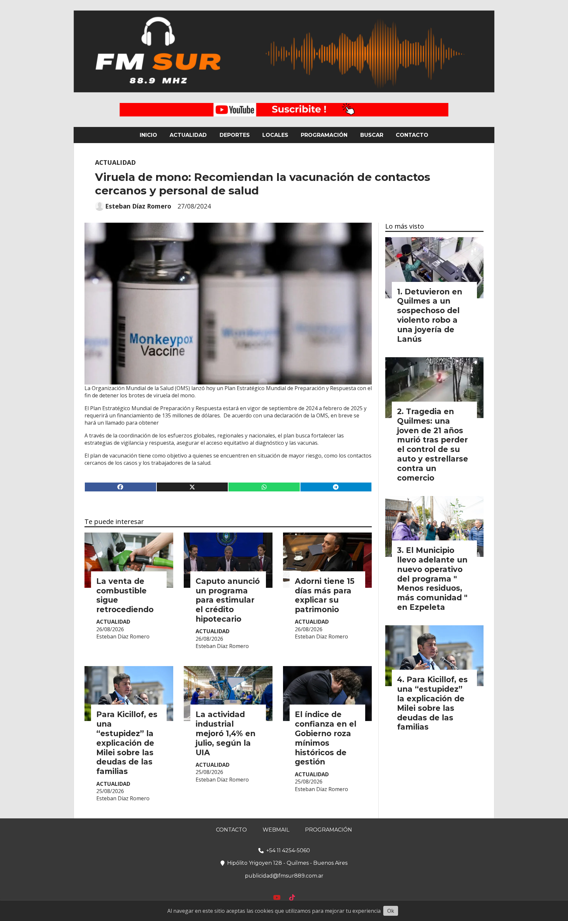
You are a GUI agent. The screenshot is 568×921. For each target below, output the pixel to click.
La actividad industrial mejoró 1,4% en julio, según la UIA (225, 733)
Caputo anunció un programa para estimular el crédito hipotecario (228, 600)
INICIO (148, 135)
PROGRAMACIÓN (324, 135)
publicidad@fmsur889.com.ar (284, 876)
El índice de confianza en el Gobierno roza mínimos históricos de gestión (325, 738)
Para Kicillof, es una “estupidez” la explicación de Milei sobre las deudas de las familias (126, 743)
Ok (390, 910)
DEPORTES (235, 135)
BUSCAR (371, 135)
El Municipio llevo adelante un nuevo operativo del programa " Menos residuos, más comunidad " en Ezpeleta (432, 579)
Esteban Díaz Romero (138, 206)
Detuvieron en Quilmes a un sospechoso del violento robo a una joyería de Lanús (429, 315)
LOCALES (275, 135)
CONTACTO (412, 135)
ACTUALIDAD (188, 135)
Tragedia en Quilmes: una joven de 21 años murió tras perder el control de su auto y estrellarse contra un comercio (432, 445)
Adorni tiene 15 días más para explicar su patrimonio (324, 595)
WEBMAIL (276, 830)
